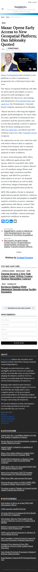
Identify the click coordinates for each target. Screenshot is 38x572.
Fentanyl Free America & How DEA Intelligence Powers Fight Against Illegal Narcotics (17, 546)
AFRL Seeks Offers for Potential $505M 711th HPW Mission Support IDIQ (18, 468)
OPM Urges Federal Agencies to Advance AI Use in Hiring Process (18, 533)
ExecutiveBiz (6, 359)
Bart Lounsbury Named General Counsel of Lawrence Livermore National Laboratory (18, 539)
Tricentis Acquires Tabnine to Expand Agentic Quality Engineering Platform (19, 489)
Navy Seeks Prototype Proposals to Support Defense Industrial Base (18, 553)
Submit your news (7, 421)
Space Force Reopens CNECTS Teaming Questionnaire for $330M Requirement (16, 473)
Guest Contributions (8, 419)
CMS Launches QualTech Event (13, 509)
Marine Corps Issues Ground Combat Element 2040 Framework (16, 528)
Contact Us (5, 423)
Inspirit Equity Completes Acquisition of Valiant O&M (17, 448)
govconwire (9, 431)
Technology (11, 284)
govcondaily (10, 498)
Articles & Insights (7, 416)
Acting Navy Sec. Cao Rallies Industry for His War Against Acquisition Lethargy (18, 436)
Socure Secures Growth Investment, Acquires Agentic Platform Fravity (19, 442)
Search (33, 308)
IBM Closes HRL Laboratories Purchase (16, 478)
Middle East (20, 271)
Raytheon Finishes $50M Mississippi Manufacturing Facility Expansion (18, 289)
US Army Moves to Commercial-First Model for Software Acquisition (18, 514)
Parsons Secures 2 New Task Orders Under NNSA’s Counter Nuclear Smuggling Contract (17, 276)
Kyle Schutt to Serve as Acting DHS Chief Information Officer (17, 504)
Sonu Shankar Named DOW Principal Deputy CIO (18, 559)
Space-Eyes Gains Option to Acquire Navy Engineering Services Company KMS (17, 454)
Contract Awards (8, 271)
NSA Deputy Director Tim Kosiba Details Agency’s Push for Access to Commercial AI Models (18, 521)
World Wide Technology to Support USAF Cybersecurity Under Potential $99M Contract (17, 461)
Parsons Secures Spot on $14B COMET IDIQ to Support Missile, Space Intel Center (18, 483)
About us (4, 414)
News (28, 271)
